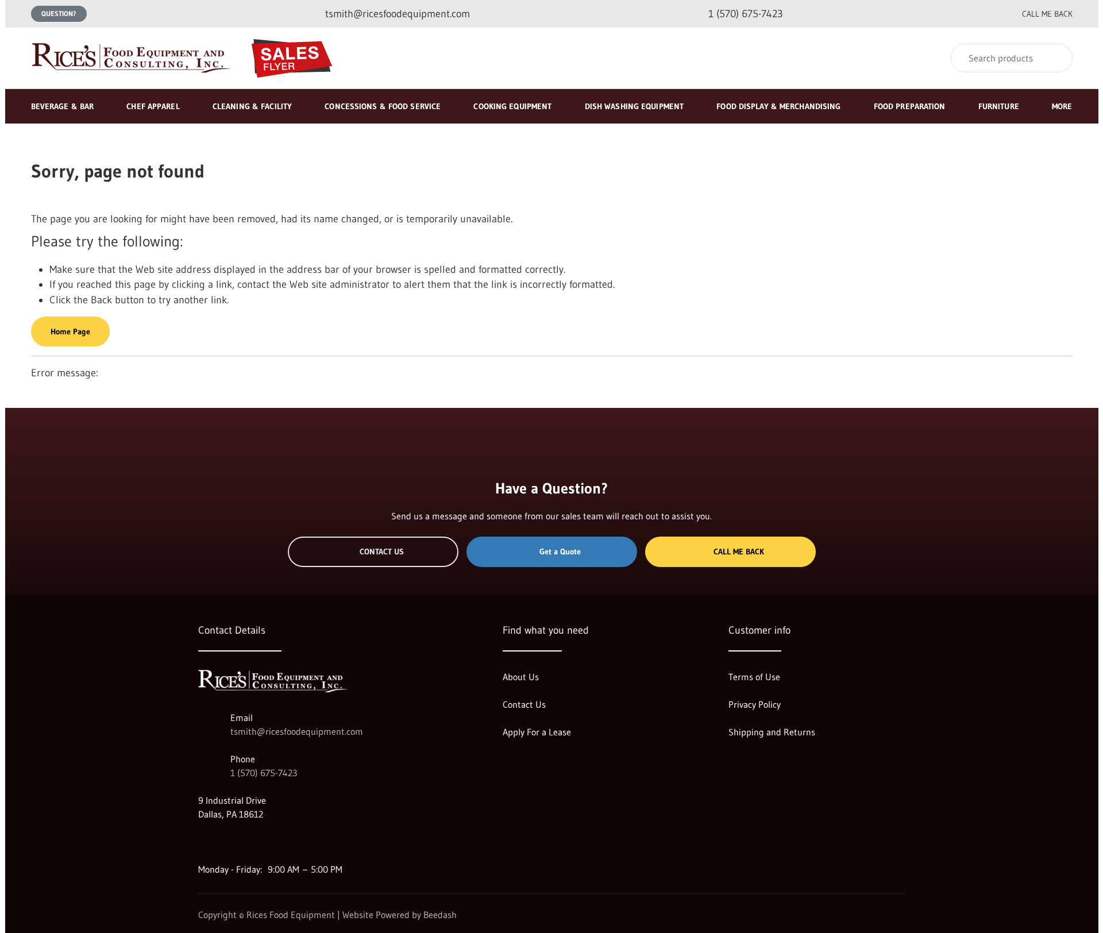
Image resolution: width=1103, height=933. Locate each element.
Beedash (440, 914)
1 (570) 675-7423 (263, 772)
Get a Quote (560, 551)
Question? (58, 13)
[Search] (1056, 58)
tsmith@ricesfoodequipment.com (296, 731)
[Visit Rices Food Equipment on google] (203, 841)
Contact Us (382, 551)
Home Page (70, 331)
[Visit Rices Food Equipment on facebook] (227, 841)
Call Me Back (739, 551)
